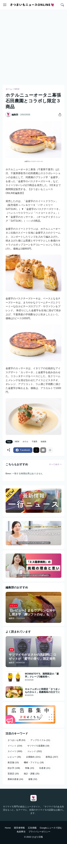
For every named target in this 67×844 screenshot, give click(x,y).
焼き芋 (14, 768)
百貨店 (13, 773)
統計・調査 (31, 773)
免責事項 (21, 831)
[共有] (58, 114)
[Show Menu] (5, 4)
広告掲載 (32, 828)
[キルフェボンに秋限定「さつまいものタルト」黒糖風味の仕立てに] (14, 692)
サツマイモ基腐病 (38, 745)
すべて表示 (54, 464)
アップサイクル (40, 740)
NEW (16, 89)
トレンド (34, 751)
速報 (32, 779)
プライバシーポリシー (39, 831)
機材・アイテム (34, 762)
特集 (29, 768)
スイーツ (15, 751)
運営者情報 (19, 828)
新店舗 (13, 762)
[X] (36, 450)
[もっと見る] (50, 450)
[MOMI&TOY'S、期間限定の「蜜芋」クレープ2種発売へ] (14, 676)
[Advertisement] (33, 46)
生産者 (44, 768)
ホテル (25, 441)
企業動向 (33, 757)
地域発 (43, 441)
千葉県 (34, 441)
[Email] (43, 450)
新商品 (52, 757)
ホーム (9, 89)
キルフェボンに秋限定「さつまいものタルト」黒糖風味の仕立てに (42, 690)
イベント (15, 745)
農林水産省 (15, 779)
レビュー (14, 757)
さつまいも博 (16, 740)
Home (8, 828)
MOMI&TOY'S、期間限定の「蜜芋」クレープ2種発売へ (42, 675)
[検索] (62, 4)
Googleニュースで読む (51, 828)
